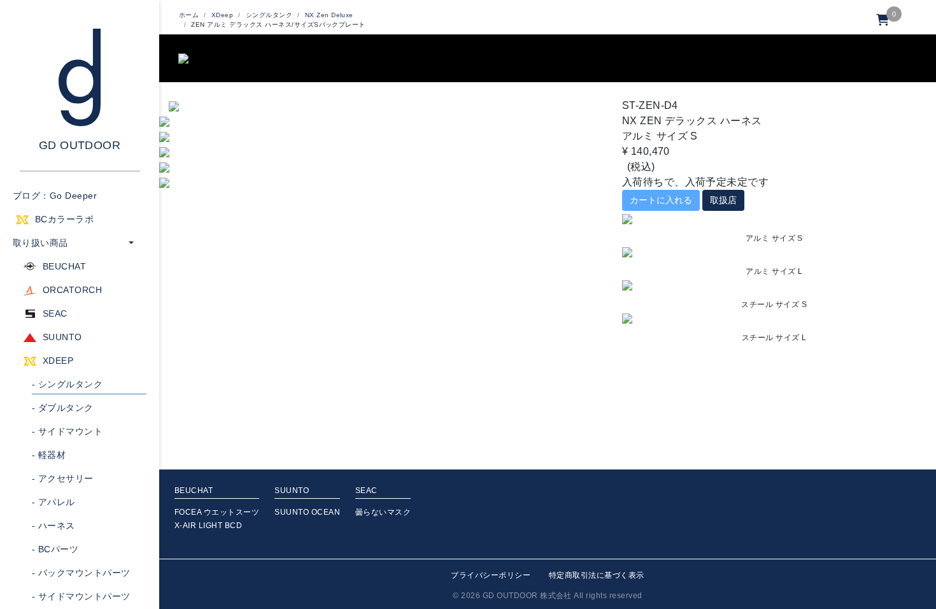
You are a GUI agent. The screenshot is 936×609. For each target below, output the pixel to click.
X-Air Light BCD (208, 525)
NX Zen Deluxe (329, 14)
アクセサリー (63, 478)
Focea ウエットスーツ (216, 512)
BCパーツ (55, 549)
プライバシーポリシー (490, 575)
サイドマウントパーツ (81, 596)
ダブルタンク (63, 408)
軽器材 (49, 455)
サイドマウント (67, 431)
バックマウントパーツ (81, 573)
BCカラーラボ (64, 219)
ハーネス (53, 525)
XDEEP (58, 360)
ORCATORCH (72, 290)
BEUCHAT (64, 266)
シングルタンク (67, 384)
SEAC (55, 313)
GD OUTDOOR (80, 145)
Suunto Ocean (307, 512)
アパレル (53, 502)
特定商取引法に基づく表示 (596, 575)
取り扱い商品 (40, 243)
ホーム (189, 14)
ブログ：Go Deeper (55, 195)
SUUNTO (62, 337)
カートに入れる (661, 200)
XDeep (222, 14)
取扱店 (723, 200)
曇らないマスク (383, 512)
